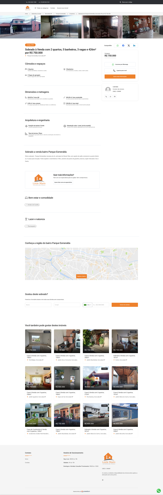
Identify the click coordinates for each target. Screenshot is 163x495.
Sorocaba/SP (48, 13)
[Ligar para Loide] (106, 96)
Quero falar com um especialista (63, 182)
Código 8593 (30, 45)
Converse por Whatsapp (121, 64)
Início (26, 13)
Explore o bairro (81, 276)
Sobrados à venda (36, 13)
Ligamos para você (121, 70)
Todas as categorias (42, 8)
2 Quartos (72, 13)
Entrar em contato (125, 304)
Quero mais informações (120, 76)
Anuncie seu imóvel (62, 8)
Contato (52, 8)
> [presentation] (157, 29)
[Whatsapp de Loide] (110, 96)
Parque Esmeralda (61, 13)
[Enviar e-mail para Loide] (114, 96)
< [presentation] (5, 29)
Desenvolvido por (77, 491)
